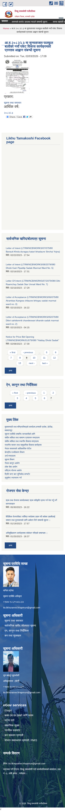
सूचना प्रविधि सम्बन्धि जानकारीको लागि (20, 434)
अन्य (10, 370)
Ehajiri (8, 710)
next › (32, 363)
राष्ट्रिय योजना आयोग (13, 470)
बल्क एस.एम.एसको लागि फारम (19, 715)
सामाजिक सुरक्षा (12, 725)
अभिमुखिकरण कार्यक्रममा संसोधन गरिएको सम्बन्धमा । (26, 533)
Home (6, 28)
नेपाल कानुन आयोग (12, 463)
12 (54, 357)
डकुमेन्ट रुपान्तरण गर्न (13, 477)
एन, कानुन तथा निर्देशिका (17, 630)
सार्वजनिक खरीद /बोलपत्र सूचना (20, 625)
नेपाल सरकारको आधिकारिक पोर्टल (18, 448)
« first (12, 352)
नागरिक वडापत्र (12, 730)
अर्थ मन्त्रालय (10, 456)
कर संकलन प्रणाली (14, 735)
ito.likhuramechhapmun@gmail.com (21, 607)
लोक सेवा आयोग (11, 466)
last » (45, 363)
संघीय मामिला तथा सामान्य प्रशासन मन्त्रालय (22, 437)
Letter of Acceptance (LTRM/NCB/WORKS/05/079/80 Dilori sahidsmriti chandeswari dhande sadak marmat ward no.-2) (32, 320)
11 (44, 357)
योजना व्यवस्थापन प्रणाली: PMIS (21, 740)
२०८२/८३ (8, 113)
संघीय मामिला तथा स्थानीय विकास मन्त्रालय (22, 441)
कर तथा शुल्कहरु (13, 635)
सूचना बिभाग (9, 459)
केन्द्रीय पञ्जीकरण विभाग (14, 452)
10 (34, 357)
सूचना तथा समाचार (12, 102)
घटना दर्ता (9, 720)
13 (19, 363)
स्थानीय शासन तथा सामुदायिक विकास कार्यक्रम (23, 445)
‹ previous (28, 352)
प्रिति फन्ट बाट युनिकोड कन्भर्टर (17, 474)
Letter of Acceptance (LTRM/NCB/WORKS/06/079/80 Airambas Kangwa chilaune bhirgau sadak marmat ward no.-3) (32, 300)
